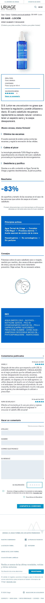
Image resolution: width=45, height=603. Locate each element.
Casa (2, 14)
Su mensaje (5, 459)
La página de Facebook (35, 539)
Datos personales (25, 598)
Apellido (4, 429)
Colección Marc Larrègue (9, 557)
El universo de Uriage (12, 2)
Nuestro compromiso (8, 539)
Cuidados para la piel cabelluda (20, 14)
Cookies (36, 598)
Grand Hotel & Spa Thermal (10, 551)
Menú (40, 7)
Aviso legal (13, 598)
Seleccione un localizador (35, 592)
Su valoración (18, 485)
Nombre (4, 439)
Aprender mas (37, 493)
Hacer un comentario (12, 96)
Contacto (4, 598)
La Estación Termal (7, 545)
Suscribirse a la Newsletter (34, 497)
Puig (42, 598)
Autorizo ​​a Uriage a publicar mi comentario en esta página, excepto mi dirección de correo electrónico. (24, 492)
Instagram (31, 545)
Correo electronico (9, 449)
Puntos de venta (35, 2)
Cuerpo (8, 14)
